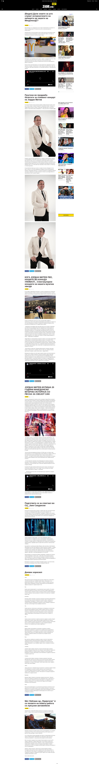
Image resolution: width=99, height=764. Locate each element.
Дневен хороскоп (33, 572)
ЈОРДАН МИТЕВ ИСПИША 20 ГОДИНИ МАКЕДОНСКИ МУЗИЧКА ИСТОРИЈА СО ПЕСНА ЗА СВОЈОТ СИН (39, 390)
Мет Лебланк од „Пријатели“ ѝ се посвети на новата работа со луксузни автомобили (40, 703)
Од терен (45, 9)
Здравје (49, 9)
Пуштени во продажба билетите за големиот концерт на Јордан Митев (40, 97)
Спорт (41, 9)
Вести (33, 9)
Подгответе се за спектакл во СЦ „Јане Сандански (39, 504)
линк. (55, 108)
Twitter (32, 88)
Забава (37, 9)
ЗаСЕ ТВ (58, 9)
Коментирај (38, 88)
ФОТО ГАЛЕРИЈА (64, 9)
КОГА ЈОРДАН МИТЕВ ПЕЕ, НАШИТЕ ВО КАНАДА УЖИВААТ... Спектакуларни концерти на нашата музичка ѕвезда (39, 281)
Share (27, 88)
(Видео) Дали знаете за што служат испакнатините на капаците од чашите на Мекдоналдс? (39, 17)
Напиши (54, 9)
